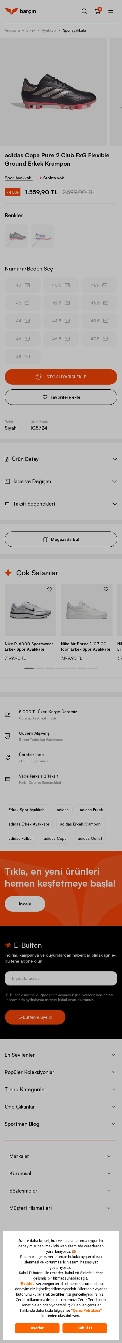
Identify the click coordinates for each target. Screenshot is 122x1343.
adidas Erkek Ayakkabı (29, 824)
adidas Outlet (90, 838)
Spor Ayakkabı (19, 177)
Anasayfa (12, 30)
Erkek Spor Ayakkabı (27, 809)
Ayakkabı (49, 30)
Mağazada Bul (65, 539)
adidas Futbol (21, 838)
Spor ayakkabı (74, 30)
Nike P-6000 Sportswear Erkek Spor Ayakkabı (29, 646)
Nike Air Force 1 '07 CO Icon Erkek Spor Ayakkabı (85, 646)
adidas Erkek (91, 809)
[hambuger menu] (110, 11)
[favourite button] (49, 589)
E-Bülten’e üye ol (35, 1016)
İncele (25, 903)
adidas (63, 809)
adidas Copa (55, 838)
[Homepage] (20, 11)
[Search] (84, 11)
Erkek (30, 30)
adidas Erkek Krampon (80, 824)
